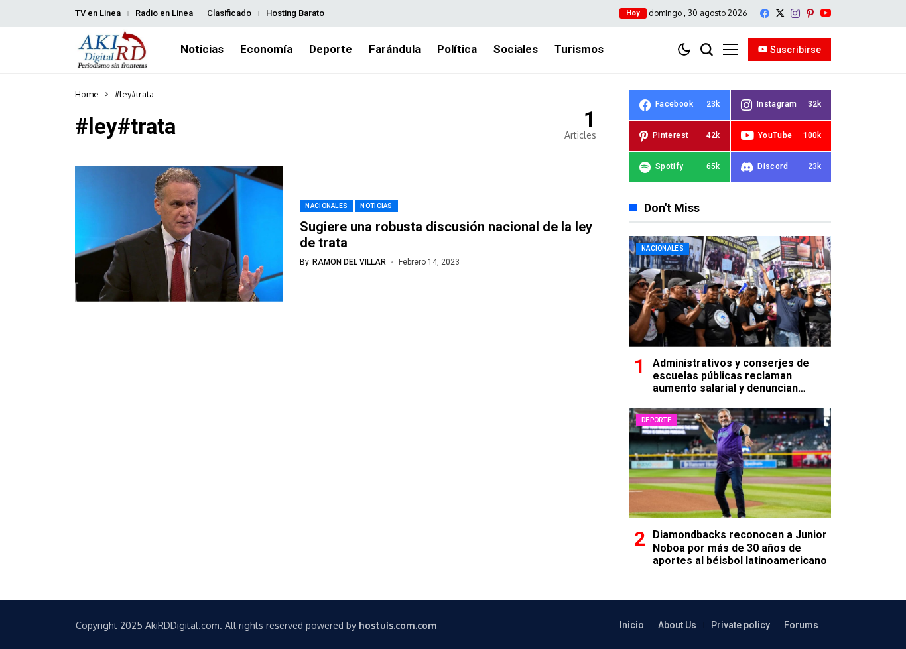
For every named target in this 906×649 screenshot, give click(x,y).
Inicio (631, 625)
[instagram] (795, 13)
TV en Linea (98, 13)
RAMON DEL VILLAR (349, 261)
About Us (677, 625)
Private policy (740, 625)
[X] (780, 13)
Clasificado (229, 13)
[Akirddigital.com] (113, 49)
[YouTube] (825, 13)
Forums (801, 625)
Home (87, 94)
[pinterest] (810, 13)
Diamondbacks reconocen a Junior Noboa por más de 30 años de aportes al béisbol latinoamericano (740, 547)
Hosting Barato (295, 13)
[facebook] (764, 13)
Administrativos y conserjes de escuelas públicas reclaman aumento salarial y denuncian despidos (731, 382)
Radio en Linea (164, 13)
